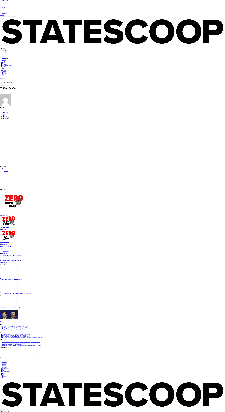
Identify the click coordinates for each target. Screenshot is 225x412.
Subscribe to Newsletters (6, 65)
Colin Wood (6, 171)
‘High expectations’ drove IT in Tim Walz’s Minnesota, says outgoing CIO (16, 293)
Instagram (4, 376)
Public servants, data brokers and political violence (12, 279)
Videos (3, 61)
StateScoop (4, 7)
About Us (10, 357)
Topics (3, 48)
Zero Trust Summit (4, 213)
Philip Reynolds (4, 90)
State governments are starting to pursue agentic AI (14, 168)
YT (3, 377)
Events (3, 59)
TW (3, 374)
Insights (3, 62)
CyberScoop (4, 12)
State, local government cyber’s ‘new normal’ (11, 307)
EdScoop (4, 13)
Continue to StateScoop (4, 411)
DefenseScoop (5, 10)
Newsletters (4, 367)
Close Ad (2, 410)
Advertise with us (5, 368)
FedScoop (4, 9)
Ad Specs (4, 369)
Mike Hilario (3, 229)
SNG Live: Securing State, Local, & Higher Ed (11, 260)
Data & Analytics (8, 55)
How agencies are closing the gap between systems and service (14, 321)
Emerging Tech (7, 54)
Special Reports (5, 58)
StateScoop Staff (4, 215)
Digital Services (8, 57)
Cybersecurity (7, 51)
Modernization (7, 52)
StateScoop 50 (5, 64)
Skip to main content (4, 0)
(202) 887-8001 (5, 370)
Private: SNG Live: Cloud (6, 246)
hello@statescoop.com (6, 371)
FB (3, 373)
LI (2, 375)
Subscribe (4, 78)
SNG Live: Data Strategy (6, 251)
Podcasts (4, 60)
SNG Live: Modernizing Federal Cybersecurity (11, 255)
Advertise (2, 15)
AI (5, 53)
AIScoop (4, 8)
